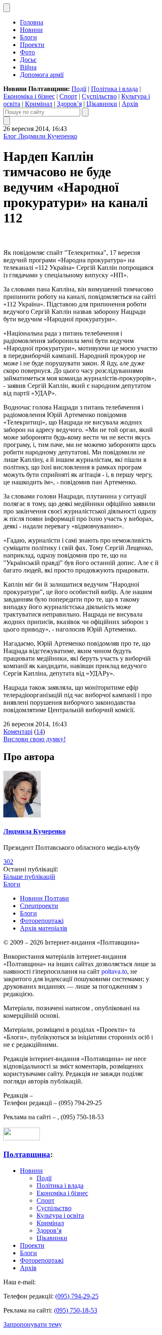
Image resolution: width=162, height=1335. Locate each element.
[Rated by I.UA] (21, 1138)
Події (78, 88)
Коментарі (17, 731)
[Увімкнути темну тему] (6, 7)
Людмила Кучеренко (34, 831)
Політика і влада (114, 88)
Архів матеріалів (43, 928)
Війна (28, 67)
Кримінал (38, 103)
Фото (27, 52)
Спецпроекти (39, 905)
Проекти (32, 44)
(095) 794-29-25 (76, 1296)
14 (39, 731)
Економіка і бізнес (29, 96)
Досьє (28, 59)
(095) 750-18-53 (75, 1310)
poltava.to (114, 971)
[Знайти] (85, 112)
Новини (31, 29)
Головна (31, 22)
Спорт (68, 96)
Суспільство (99, 96)
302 (8, 861)
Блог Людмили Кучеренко (40, 136)
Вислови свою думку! (34, 739)
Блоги (28, 37)
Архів (130, 103)
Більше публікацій (29, 876)
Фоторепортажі (42, 920)
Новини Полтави (44, 898)
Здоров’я (69, 103)
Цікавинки (101, 103)
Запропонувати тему (32, 1324)
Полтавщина (26, 1154)
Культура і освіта (60, 1215)
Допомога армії (42, 74)
